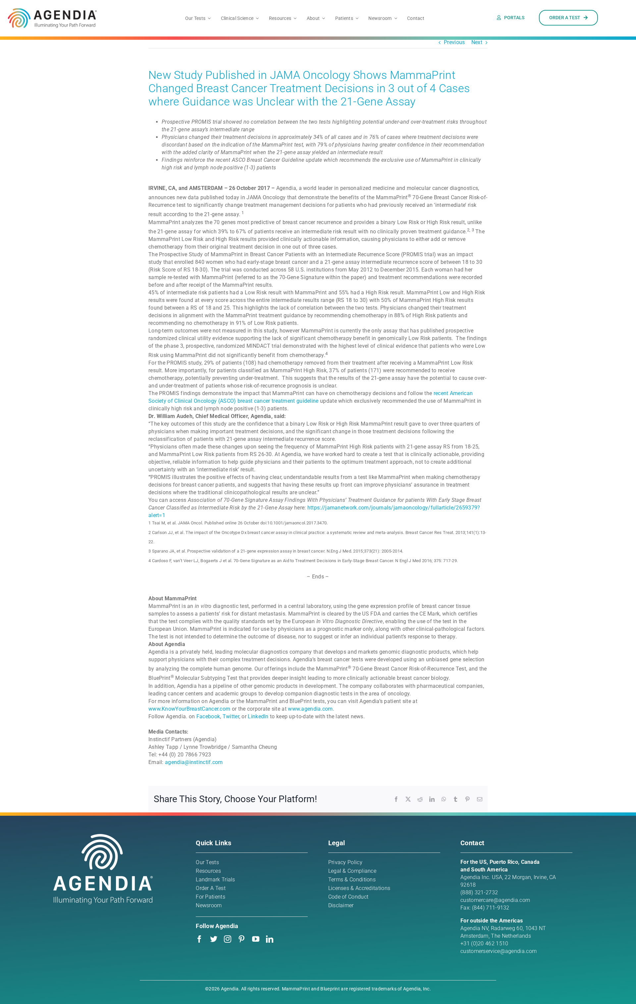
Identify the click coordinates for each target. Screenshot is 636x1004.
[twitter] (213, 939)
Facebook (208, 716)
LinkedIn (258, 716)
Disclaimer (341, 905)
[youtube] (255, 939)
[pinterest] (241, 939)
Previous (454, 42)
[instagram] (227, 939)
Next (476, 42)
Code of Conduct (348, 897)
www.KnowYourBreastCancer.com (189, 709)
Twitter (231, 716)
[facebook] (199, 939)
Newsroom (209, 905)
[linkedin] (269, 939)
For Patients (210, 897)
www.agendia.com (310, 709)
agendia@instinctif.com (194, 762)
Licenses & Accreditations (359, 888)
